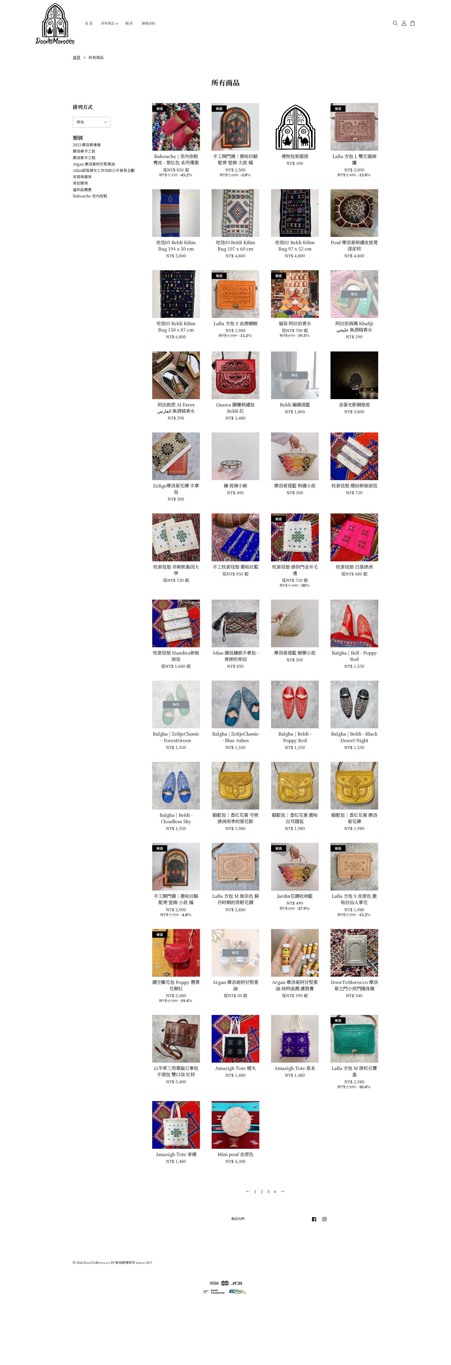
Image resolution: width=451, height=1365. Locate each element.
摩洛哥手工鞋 (84, 157)
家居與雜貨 (82, 176)
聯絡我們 (238, 1218)
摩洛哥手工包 (84, 151)
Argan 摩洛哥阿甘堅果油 (94, 164)
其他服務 (80, 183)
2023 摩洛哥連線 (87, 144)
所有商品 (107, 23)
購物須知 (148, 23)
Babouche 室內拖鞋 (90, 196)
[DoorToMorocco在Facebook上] (314, 1221)
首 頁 (89, 23)
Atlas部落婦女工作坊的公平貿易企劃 (104, 170)
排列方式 (83, 106)
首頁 (76, 57)
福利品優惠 (82, 189)
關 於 (129, 23)
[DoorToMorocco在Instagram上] (324, 1221)
